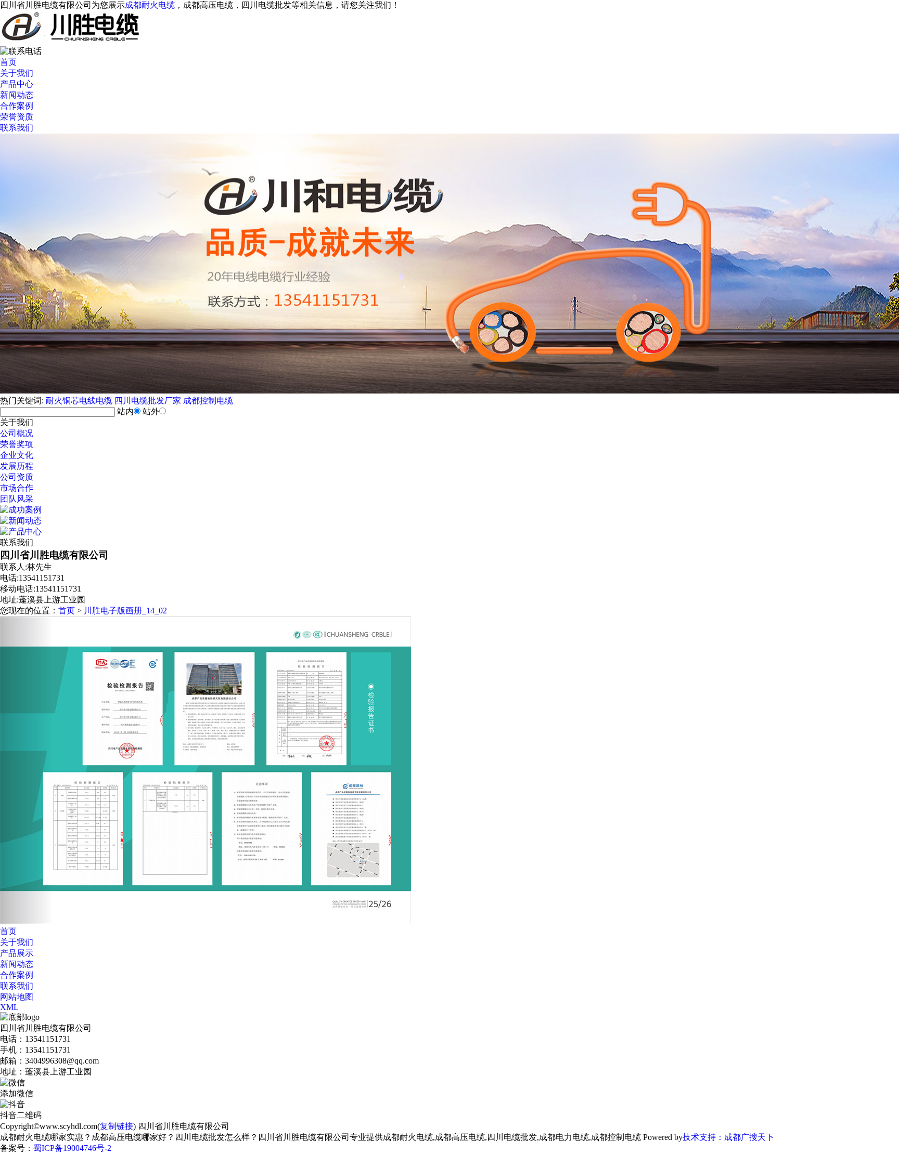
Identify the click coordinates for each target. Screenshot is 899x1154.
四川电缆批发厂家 (147, 400)
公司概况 (16, 433)
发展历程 (16, 466)
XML (9, 1007)
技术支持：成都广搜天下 (728, 1137)
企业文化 (16, 455)
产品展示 (16, 953)
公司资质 (16, 477)
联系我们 (16, 127)
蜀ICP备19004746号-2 (72, 1148)
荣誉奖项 (16, 444)
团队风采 (16, 498)
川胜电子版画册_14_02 (125, 610)
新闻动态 (16, 94)
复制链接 (116, 1126)
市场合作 (16, 487)
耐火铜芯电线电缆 (79, 400)
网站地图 (16, 996)
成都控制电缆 (208, 400)
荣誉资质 (16, 116)
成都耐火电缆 (150, 5)
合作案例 (16, 105)
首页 (8, 62)
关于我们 (16, 73)
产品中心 (16, 84)
